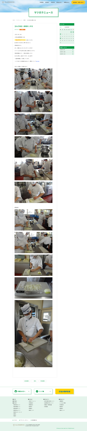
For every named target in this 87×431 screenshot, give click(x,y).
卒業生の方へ (21, 391)
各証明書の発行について (48, 403)
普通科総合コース (17, 404)
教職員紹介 (31, 404)
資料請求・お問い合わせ (78, 2)
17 (60, 38)
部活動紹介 (31, 403)
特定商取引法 (34, 420)
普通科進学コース (17, 408)
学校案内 (42, 2)
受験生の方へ (67, 2)
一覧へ (34, 381)
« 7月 (60, 27)
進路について (31, 410)
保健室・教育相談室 (48, 404)
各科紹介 (47, 2)
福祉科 (15, 415)
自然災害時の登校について (49, 401)
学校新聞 (46, 406)
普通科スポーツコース (18, 412)
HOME (15, 399)
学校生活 (53, 2)
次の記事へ (42, 381)
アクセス (15, 420)
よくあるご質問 (63, 403)
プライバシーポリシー (24, 420)
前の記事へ (27, 381)
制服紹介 (30, 408)
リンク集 (41, 391)
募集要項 (61, 401)
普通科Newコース (17, 410)
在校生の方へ (59, 2)
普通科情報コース (17, 406)
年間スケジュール (32, 401)
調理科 (22, 29)
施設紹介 (30, 406)
